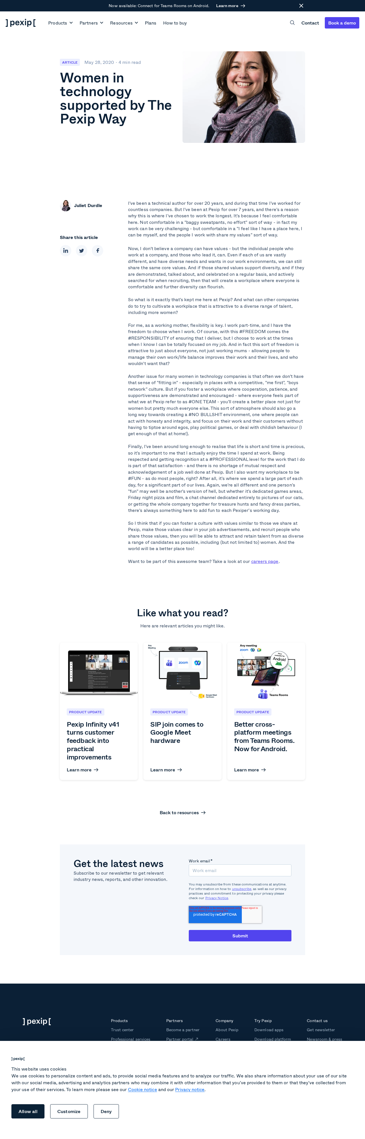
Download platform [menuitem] (272, 1039)
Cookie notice (142, 1089)
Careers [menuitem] (223, 1039)
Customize (69, 1111)
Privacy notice (189, 1089)
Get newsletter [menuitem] (321, 1030)
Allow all (28, 1111)
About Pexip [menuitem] (227, 1030)
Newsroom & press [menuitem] (324, 1039)
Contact (310, 22)
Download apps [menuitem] (268, 1030)
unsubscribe (242, 888)
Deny (106, 1111)
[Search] (292, 22)
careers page (265, 561)
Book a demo (342, 22)
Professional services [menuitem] (130, 1039)
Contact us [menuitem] (317, 1021)
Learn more (227, 6)
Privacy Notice (216, 898)
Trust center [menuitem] (122, 1030)
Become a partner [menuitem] (183, 1030)
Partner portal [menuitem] (179, 1039)
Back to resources (179, 812)
